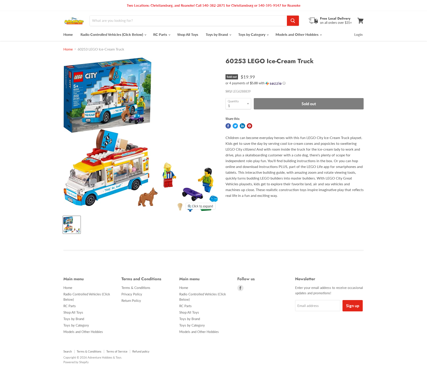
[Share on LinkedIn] (242, 126)
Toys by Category (252, 34)
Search (67, 351)
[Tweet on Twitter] (235, 126)
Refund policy (140, 351)
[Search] (293, 21)
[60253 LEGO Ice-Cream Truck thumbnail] (72, 225)
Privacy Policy (131, 294)
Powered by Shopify (76, 362)
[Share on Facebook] (228, 126)
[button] (295, 83)
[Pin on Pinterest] (249, 126)
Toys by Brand (217, 34)
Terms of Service (116, 351)
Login (358, 34)
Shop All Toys (187, 34)
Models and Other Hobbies (297, 34)
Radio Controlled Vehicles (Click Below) (112, 34)
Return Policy (131, 300)
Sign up (352, 305)
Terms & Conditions (135, 288)
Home (68, 34)
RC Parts (160, 34)
